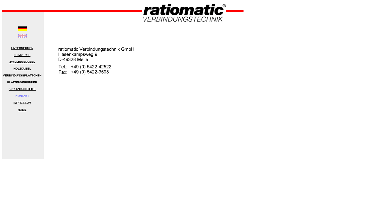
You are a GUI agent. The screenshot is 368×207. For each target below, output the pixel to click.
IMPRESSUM (22, 102)
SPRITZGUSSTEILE (22, 89)
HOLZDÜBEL (22, 68)
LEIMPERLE (22, 55)
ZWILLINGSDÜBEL (22, 61)
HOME (22, 109)
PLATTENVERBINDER (22, 82)
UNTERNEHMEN (22, 48)
